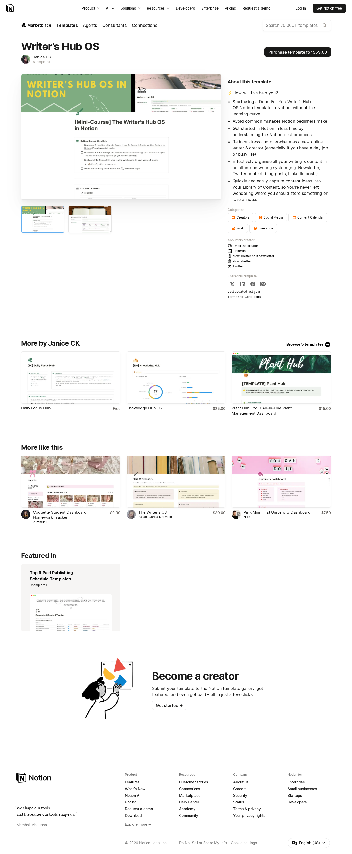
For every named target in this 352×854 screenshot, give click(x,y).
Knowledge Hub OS (144, 408)
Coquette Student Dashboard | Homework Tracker (61, 515)
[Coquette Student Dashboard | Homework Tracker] (70, 482)
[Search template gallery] (324, 25)
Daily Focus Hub (36, 408)
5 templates (41, 62)
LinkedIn (239, 251)
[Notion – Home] (10, 8)
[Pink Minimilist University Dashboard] (281, 482)
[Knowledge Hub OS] (176, 377)
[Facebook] (253, 284)
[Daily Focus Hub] (70, 377)
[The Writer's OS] (176, 482)
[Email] (263, 284)
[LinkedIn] (242, 284)
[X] (232, 284)
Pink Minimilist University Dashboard (277, 512)
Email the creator (245, 246)
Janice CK (42, 57)
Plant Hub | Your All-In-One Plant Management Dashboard (262, 411)
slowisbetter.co (244, 261)
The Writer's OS (152, 512)
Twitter (238, 266)
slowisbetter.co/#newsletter (253, 256)
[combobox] (297, 25)
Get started (169, 705)
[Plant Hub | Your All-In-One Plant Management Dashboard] (281, 377)
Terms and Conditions (244, 297)
